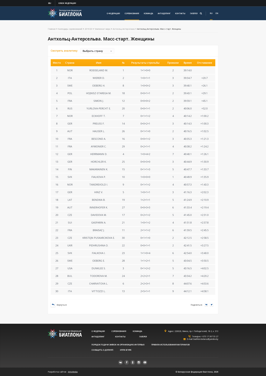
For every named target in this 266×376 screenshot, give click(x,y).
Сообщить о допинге (102, 350)
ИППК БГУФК (125, 350)
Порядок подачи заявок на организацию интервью (118, 344)
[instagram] (138, 362)
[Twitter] (212, 305)
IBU (49, 3)
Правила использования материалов (170, 344)
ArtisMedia (73, 371)
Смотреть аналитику (64, 50)
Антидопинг (164, 13)
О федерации (113, 13)
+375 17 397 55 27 (209, 336)
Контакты (180, 13)
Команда (148, 13)
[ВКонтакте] (207, 305)
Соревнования (132, 13)
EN (217, 13)
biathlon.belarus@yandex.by (205, 339)
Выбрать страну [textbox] (93, 51)
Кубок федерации (67, 3)
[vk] (120, 362)
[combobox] (97, 51)
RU (211, 13)
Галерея (193, 13)
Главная (52, 29)
